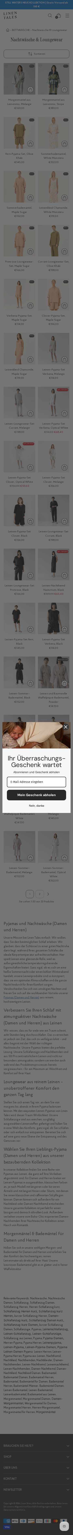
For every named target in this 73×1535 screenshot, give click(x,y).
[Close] (66, 727)
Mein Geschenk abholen (36, 795)
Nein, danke (36, 805)
